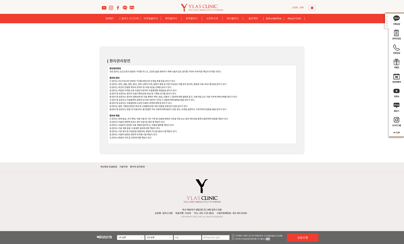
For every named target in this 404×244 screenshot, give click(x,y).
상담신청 (302, 237)
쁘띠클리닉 (171, 18)
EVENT (110, 18)
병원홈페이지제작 (196, 221)
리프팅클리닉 (151, 18)
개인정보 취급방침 (108, 167)
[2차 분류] (159, 237)
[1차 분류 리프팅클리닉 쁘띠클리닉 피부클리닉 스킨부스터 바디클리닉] (131, 237)
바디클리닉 (233, 18)
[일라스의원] (202, 8)
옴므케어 (253, 18)
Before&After (274, 18)
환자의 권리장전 (137, 167)
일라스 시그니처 (130, 18)
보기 (267, 239)
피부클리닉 (192, 18)
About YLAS (294, 18)
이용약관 (123, 167)
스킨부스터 (212, 18)
